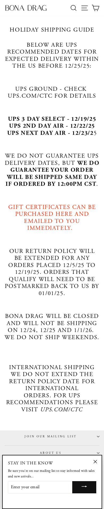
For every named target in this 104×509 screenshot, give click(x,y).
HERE (64, 214)
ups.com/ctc (30, 96)
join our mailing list (51, 436)
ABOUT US (50, 453)
